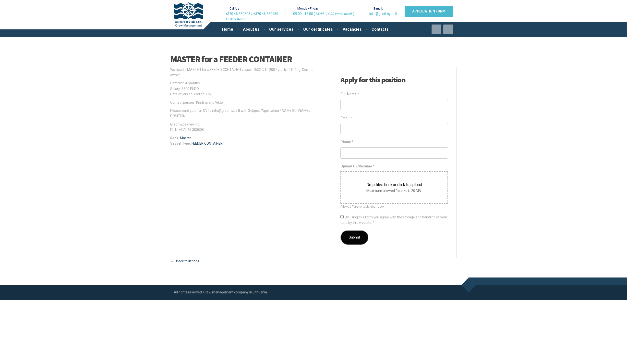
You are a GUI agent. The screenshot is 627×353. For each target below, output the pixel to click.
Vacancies (352, 29)
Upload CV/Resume (357, 166)
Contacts (380, 29)
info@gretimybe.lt (383, 14)
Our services (281, 29)
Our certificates (318, 29)
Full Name (349, 94)
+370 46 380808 (237, 14)
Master (185, 138)
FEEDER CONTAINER (207, 143)
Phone (346, 142)
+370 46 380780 (265, 14)
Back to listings (187, 261)
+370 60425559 (237, 19)
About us (251, 29)
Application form (429, 11)
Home (227, 29)
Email (346, 118)
